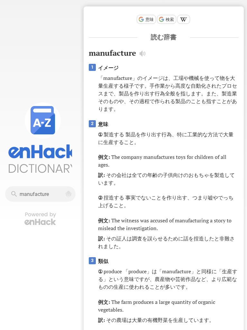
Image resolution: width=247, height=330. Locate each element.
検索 (170, 19)
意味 (149, 19)
